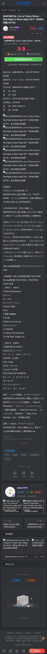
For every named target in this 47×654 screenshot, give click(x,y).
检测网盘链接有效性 (24, 59)
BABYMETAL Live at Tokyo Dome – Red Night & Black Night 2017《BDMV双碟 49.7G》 (23, 19)
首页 (5, 10)
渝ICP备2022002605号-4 (23, 645)
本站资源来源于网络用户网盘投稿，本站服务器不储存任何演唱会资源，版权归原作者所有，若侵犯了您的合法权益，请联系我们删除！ (23, 639)
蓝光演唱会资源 (23, 636)
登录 (17, 580)
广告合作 (28, 633)
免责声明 (19, 633)
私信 (41, 28)
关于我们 (37, 633)
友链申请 (10, 633)
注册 (32, 580)
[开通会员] (43, 638)
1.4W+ (22, 492)
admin (11, 27)
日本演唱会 (12, 10)
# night (15, 455)
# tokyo (23, 455)
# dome (7, 459)
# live (7, 455)
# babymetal (34, 455)
